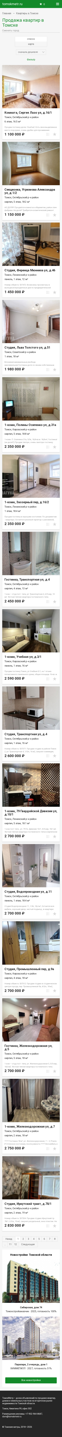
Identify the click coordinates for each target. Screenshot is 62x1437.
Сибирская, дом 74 (31, 1307)
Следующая (28, 1244)
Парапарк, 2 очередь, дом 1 (31, 1364)
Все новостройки (31, 1380)
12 (15, 1244)
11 (10, 1244)
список (31, 38)
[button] (31, 52)
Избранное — (44, 4)
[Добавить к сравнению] (48, 134)
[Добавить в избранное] (55, 134)
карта (31, 44)
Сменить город (10, 30)
